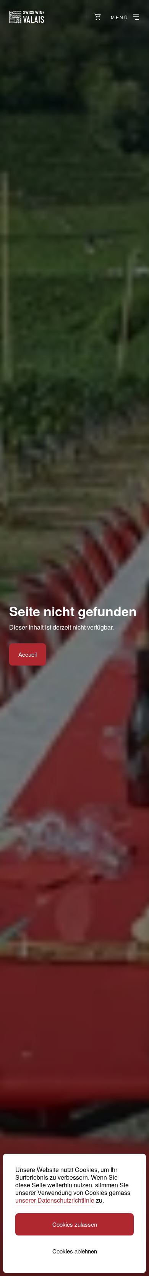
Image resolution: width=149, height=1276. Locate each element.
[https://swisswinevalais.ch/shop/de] (98, 17)
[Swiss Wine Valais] (26, 17)
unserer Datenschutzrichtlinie (54, 1200)
